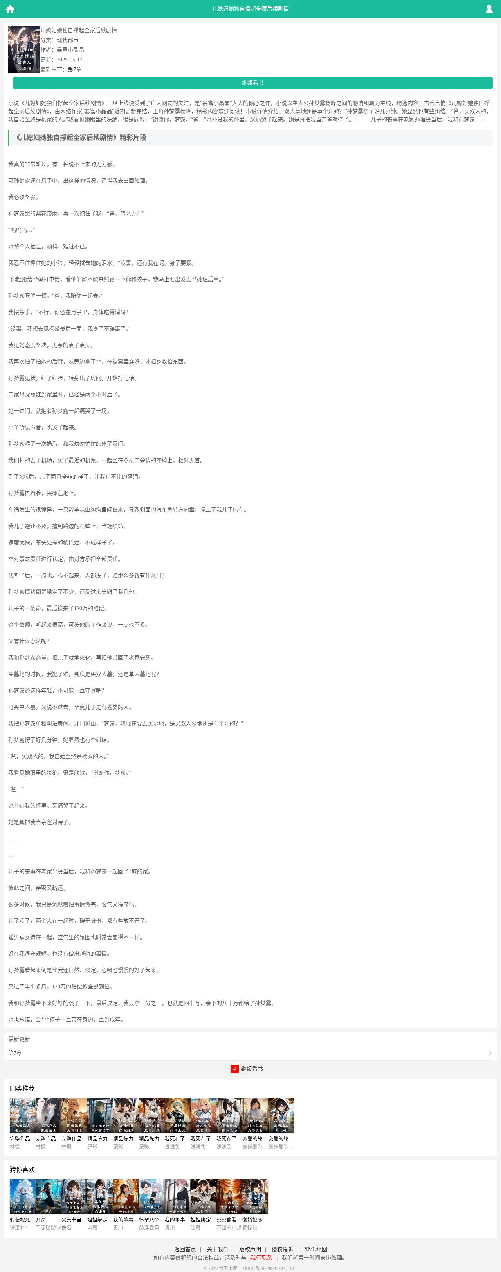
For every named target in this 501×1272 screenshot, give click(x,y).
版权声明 (250, 1249)
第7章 (74, 69)
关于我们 (218, 1249)
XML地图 (315, 1249)
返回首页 (185, 1249)
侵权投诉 (283, 1249)
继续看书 (253, 83)
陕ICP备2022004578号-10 (268, 1268)
